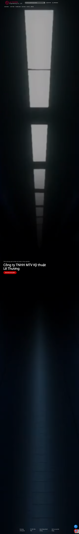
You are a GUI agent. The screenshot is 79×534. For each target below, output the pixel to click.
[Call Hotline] (76, 531)
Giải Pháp (24, 6)
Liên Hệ (32, 6)
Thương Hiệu (18, 6)
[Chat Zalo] (76, 526)
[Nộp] (44, 3)
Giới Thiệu (12, 6)
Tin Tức (28, 6)
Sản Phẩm (6, 6)
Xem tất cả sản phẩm (10, 272)
